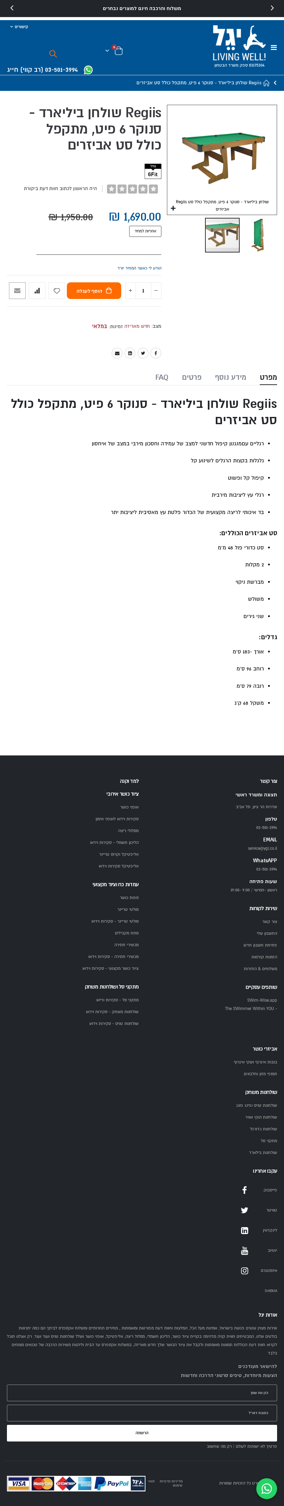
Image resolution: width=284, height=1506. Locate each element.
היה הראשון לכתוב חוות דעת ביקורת (60, 188)
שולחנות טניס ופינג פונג (256, 1105)
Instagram (244, 1270)
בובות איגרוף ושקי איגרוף (255, 1062)
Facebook (155, 353)
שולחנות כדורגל (263, 1129)
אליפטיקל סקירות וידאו (119, 866)
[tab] (268, 378)
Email (117, 353)
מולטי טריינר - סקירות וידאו (115, 921)
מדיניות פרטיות (171, 1481)
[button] (173, 209)
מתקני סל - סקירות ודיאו (117, 1000)
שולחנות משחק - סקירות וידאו (112, 1012)
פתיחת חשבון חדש (260, 945)
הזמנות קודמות (264, 957)
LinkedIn (129, 353)
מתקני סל (269, 1141)
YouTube (244, 1250)
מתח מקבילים (127, 933)
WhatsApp (244, 1291)
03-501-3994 (266, 869)
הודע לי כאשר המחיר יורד (139, 268)
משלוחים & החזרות (260, 969)
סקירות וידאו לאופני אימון (117, 819)
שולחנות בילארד (263, 1152)
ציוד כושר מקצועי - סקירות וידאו (110, 968)
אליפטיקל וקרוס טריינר (119, 854)
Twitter (143, 353)
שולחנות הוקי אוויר (261, 1117)
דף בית (266, 83)
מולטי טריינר (128, 909)
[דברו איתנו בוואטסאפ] (266, 1488)
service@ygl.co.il (262, 848)
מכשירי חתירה (126, 945)
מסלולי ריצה (128, 830)
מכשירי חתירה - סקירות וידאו (113, 956)
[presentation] (12, 8)
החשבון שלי (267, 933)
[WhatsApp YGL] (88, 70)
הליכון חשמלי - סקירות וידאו (114, 842)
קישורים (21, 26)
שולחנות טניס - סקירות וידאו (114, 1023)
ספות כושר (129, 897)
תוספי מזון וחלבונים (260, 1074)
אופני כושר (129, 807)
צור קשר (269, 921)
